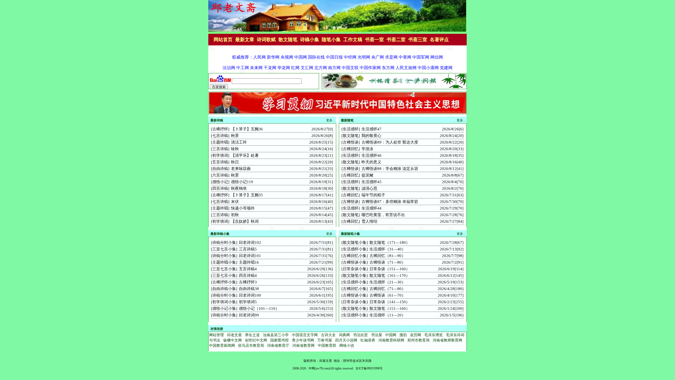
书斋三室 (417, 39)
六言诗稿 (220, 175)
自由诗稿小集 (224, 289)
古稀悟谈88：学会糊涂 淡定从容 (389, 169)
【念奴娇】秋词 (245, 221)
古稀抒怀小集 (224, 282)
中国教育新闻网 (222, 346)
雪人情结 (369, 221)
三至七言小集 (224, 249)
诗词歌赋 (266, 39)
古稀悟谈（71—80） (387, 262)
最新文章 (244, 39)
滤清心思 (369, 188)
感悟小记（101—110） (259, 308)
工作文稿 (352, 39)
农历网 (415, 335)
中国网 (390, 335)
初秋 (235, 215)
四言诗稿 (220, 188)
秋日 (235, 162)
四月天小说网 (346, 340)
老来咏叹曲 (241, 169)
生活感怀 (351, 129)
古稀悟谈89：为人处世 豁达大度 (389, 142)
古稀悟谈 (351, 142)
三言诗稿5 (248, 249)
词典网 (344, 335)
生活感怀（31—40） (387, 249)
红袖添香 (367, 340)
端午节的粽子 (373, 195)
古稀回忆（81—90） (387, 256)
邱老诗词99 (249, 315)
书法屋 (376, 335)
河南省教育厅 (278, 346)
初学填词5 (248, 302)
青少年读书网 (303, 340)
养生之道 (252, 335)
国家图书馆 (279, 340)
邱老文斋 (234, 335)
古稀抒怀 (220, 129)
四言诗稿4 (248, 275)
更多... (461, 120)
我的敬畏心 (371, 136)
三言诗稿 (220, 149)
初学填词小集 (224, 302)
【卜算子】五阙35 (247, 195)
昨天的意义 (371, 162)
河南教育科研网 (391, 340)
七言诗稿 (220, 136)
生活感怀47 (371, 129)
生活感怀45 (371, 182)
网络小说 (346, 346)
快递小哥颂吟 (243, 208)
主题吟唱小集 (224, 262)
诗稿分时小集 (224, 242)
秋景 (235, 136)
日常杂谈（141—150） (389, 302)
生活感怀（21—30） (387, 282)
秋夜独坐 (239, 188)
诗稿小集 (309, 39)
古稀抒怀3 (248, 282)
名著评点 (439, 39)
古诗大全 (328, 335)
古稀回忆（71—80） (387, 289)
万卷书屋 (324, 340)
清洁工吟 (239, 142)
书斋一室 (374, 39)
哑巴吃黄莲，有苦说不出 (383, 215)
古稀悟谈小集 (355, 262)
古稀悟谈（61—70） (387, 295)
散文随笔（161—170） (389, 275)
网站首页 (223, 39)
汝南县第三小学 (276, 335)
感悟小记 (220, 182)
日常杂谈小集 (355, 269)
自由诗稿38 (249, 289)
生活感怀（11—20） (387, 315)
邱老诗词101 (250, 256)
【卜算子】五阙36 (247, 129)
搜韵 (403, 335)
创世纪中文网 (256, 340)
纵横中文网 (232, 340)
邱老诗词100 (250, 295)
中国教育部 (327, 346)
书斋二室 (396, 39)
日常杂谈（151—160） (389, 269)
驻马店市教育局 (251, 346)
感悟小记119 (242, 182)
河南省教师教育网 (447, 340)
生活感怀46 (371, 155)
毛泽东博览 (433, 335)
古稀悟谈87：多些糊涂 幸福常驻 (389, 202)
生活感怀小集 (355, 249)
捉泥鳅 (367, 175)
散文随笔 (287, 39)
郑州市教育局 (418, 340)
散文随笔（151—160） (389, 308)
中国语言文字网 (305, 335)
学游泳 (367, 149)
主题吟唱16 (249, 262)
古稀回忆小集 (355, 256)
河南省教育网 (303, 346)
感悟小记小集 (224, 308)
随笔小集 (331, 39)
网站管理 (216, 335)
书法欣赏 (360, 335)
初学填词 (220, 155)
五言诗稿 (220, 162)
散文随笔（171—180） (389, 242)
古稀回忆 (351, 149)
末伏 (235, 202)
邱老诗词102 (250, 242)
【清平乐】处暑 (245, 155)
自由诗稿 (220, 169)
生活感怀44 (371, 208)
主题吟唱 (220, 142)
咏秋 (235, 149)
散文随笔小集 (355, 242)
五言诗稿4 (248, 269)
